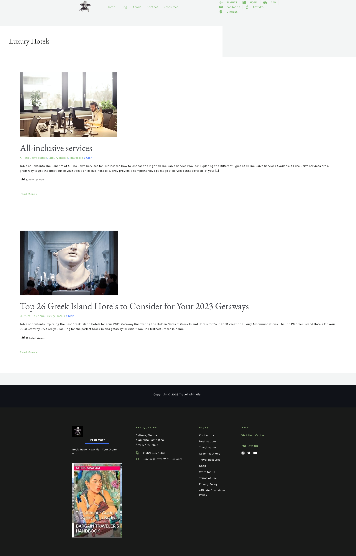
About (137, 7)
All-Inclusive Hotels (33, 157)
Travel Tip (76, 157)
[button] (76, 500)
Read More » (29, 194)
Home (111, 7)
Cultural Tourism (32, 316)
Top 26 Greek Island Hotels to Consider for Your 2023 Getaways (134, 306)
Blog (124, 7)
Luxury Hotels (58, 157)
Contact (152, 7)
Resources (171, 7)
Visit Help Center (252, 435)
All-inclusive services (56, 148)
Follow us (249, 446)
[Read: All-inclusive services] (68, 104)
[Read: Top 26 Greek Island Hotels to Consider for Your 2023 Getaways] (69, 262)
